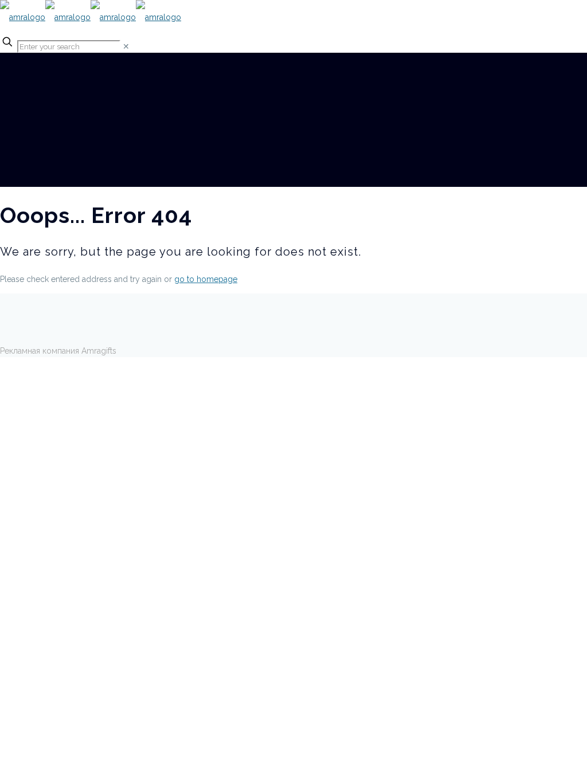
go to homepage (205, 279)
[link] (126, 46)
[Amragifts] (90, 17)
